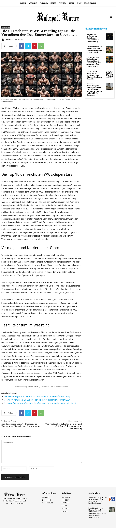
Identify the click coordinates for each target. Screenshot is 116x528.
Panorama (6, 27)
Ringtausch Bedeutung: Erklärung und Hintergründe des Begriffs (94, 75)
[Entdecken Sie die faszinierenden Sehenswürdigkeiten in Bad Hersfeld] (109, 49)
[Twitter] (28, 46)
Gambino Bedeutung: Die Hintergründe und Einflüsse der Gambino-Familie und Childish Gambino (94, 89)
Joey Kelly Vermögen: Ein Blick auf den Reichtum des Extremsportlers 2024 (37, 399)
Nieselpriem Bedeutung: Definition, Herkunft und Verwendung (92, 38)
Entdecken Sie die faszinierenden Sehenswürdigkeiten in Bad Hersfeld (95, 49)
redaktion (9, 39)
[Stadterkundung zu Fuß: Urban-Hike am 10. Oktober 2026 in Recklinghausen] (112, 498)
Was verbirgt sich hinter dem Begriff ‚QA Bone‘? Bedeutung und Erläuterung (63, 426)
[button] (111, 17)
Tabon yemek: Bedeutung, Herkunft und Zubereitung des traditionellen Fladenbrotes (93, 62)
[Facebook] (21, 46)
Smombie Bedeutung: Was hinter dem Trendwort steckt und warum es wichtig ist (40, 403)
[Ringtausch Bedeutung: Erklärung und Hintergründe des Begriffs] (109, 74)
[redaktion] (3, 39)
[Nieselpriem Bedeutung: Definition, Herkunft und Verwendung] (109, 36)
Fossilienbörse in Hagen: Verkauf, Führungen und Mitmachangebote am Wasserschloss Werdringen (97, 513)
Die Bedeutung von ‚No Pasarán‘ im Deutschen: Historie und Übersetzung (37, 396)
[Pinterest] (34, 46)
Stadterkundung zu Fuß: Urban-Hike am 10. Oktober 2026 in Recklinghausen (97, 500)
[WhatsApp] (41, 46)
